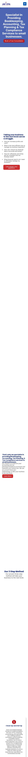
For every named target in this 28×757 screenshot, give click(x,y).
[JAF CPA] (6, 3)
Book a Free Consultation (14, 41)
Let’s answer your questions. (11, 167)
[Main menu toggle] (25, 3)
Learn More (7, 476)
